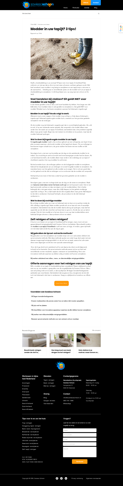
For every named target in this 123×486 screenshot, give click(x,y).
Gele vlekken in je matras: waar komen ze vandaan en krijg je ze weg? (88, 351)
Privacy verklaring (77, 478)
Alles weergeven (96, 330)
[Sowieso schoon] (66, 478)
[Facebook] (57, 478)
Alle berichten (26, 13)
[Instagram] (61, 478)
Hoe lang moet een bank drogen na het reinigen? (61, 351)
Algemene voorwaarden (93, 478)
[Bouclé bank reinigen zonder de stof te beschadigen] (34, 340)
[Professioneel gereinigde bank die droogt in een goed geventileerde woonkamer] (61, 340)
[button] (77, 7)
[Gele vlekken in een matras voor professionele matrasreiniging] (89, 340)
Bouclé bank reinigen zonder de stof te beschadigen (32, 351)
